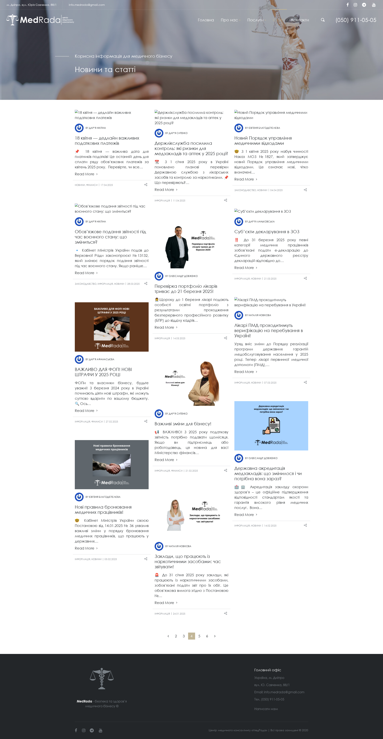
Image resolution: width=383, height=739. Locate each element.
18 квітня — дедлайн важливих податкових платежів (107, 140)
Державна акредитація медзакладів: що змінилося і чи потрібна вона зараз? (268, 473)
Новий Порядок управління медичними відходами (263, 140)
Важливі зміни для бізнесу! (183, 423)
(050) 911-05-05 (355, 19)
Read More (85, 174)
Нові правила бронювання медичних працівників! (103, 509)
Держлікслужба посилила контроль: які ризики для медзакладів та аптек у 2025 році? (191, 148)
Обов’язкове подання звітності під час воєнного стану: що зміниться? (110, 237)
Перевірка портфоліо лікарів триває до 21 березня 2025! (186, 288)
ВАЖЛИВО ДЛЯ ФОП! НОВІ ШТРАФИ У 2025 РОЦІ (103, 372)
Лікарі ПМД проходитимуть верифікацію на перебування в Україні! (268, 330)
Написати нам (266, 709)
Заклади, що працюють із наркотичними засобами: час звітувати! (188, 561)
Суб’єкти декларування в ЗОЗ (266, 231)
